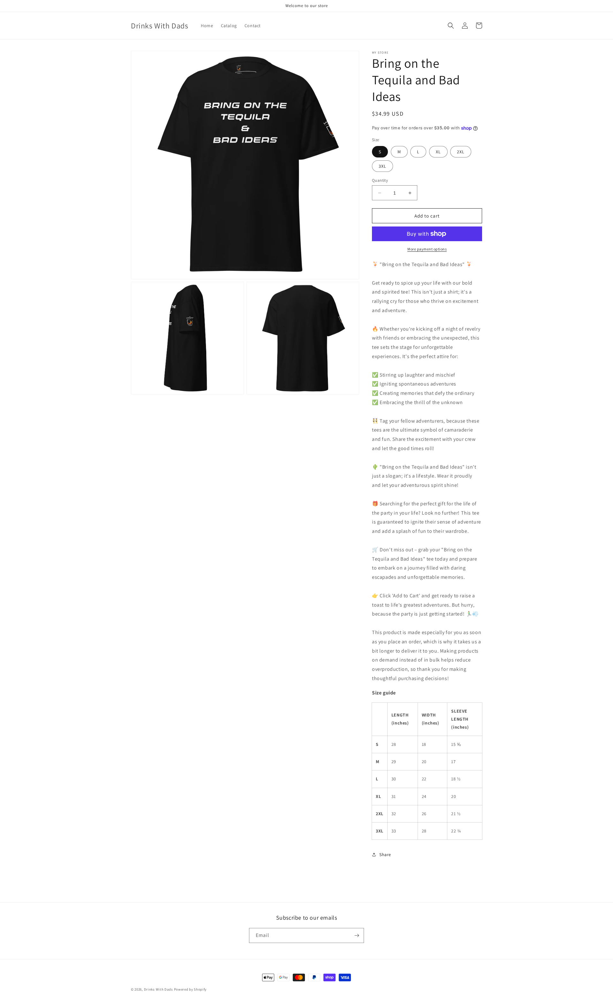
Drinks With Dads (158, 989)
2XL (461, 152)
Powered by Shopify (190, 989)
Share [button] (385, 854)
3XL (382, 166)
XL (438, 152)
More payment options (427, 249)
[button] (451, 26)
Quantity (380, 180)
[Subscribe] (357, 935)
